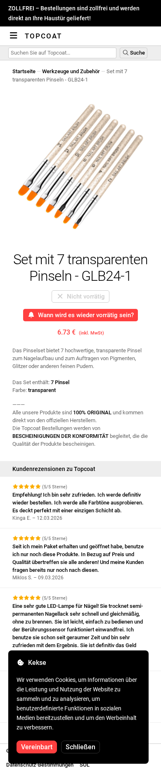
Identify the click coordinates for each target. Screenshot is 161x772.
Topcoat (43, 36)
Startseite (24, 71)
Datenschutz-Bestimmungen (39, 765)
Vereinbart (36, 747)
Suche (137, 53)
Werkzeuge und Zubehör (71, 71)
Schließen (80, 747)
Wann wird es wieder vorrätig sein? (84, 315)
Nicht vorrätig (84, 296)
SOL (85, 765)
